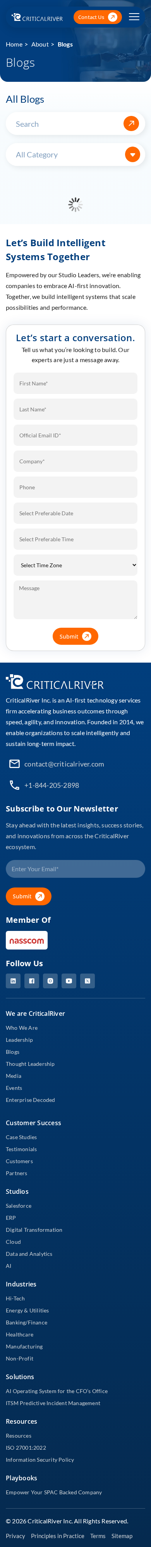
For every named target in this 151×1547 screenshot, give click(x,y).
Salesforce (18, 1205)
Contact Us (91, 17)
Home (14, 44)
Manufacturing (24, 1346)
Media (13, 1075)
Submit (69, 636)
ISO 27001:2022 (26, 1447)
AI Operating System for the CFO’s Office (57, 1391)
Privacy (15, 1535)
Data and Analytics (29, 1253)
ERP (11, 1217)
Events (14, 1087)
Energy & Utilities (27, 1310)
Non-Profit (19, 1358)
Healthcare (19, 1334)
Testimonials (21, 1149)
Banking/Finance (26, 1322)
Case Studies (21, 1137)
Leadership (19, 1039)
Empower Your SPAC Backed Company (54, 1492)
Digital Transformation (34, 1229)
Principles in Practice (57, 1535)
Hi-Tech (15, 1298)
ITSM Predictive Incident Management (53, 1403)
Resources (18, 1435)
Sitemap (122, 1535)
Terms (98, 1535)
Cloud (13, 1241)
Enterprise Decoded (30, 1099)
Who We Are (22, 1027)
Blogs (65, 44)
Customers (19, 1161)
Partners (16, 1173)
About (40, 44)
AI (8, 1265)
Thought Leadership (30, 1063)
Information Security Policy (40, 1459)
